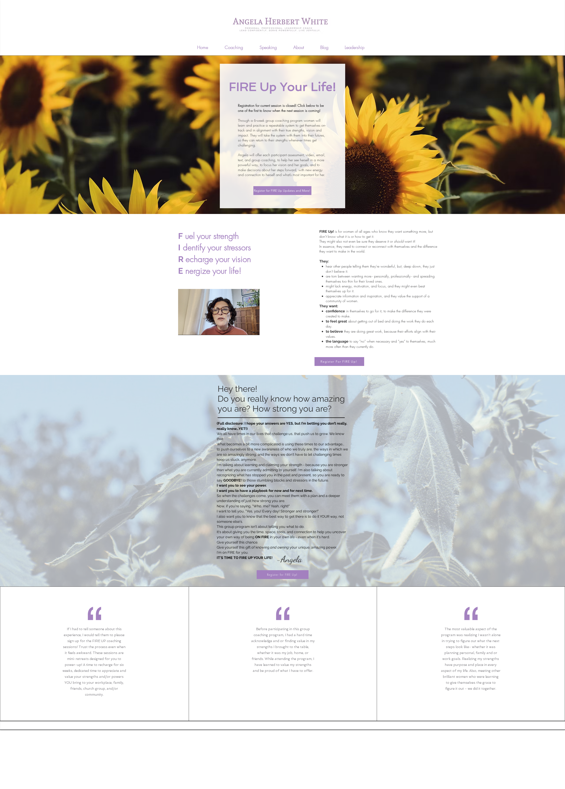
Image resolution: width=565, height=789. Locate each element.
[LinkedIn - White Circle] (377, 45)
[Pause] (184, 329)
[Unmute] (191, 329)
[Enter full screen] (253, 329)
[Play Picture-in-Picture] (246, 329)
